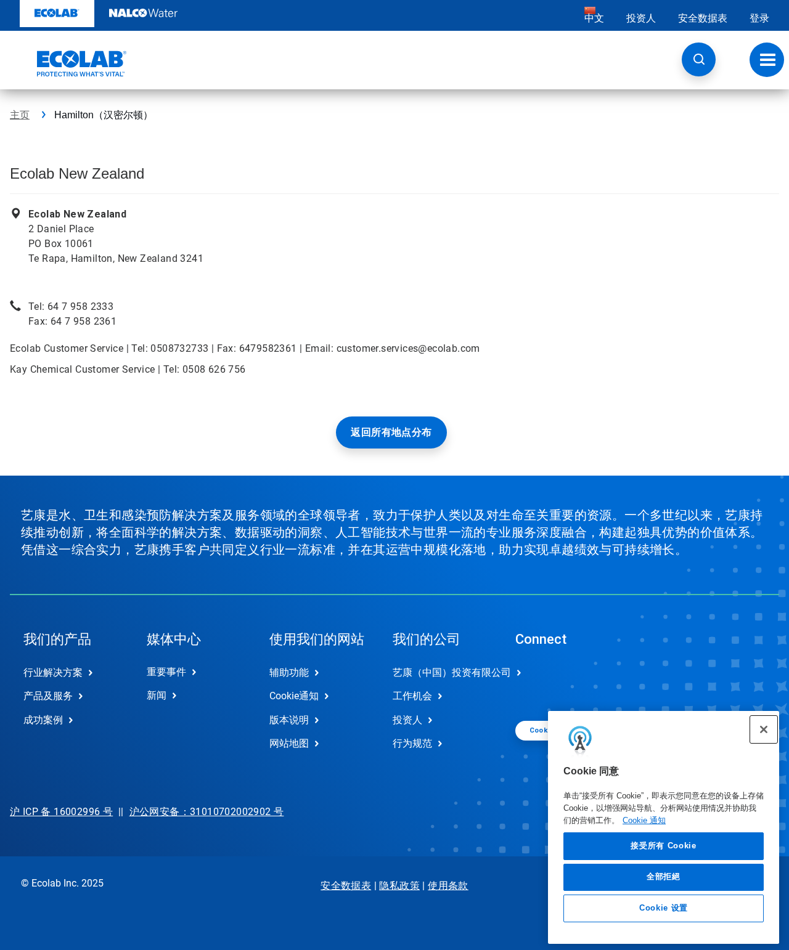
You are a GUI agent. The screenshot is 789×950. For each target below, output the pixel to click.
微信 (533, 682)
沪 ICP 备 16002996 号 (61, 812)
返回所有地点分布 (391, 432)
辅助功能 (289, 672)
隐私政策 (399, 885)
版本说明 (289, 720)
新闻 (156, 695)
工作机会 (412, 696)
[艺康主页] (68, 63)
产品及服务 (48, 696)
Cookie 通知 (644, 819)
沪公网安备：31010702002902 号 (206, 812)
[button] (699, 59)
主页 (20, 115)
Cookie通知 (294, 696)
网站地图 (289, 743)
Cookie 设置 (663, 907)
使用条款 (448, 885)
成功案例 (43, 720)
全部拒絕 (664, 876)
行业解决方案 (53, 672)
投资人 (641, 18)
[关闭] (763, 729)
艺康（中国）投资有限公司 (441, 672)
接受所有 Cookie (663, 845)
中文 (594, 18)
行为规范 (412, 743)
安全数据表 (702, 18)
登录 (759, 18)
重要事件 (166, 672)
